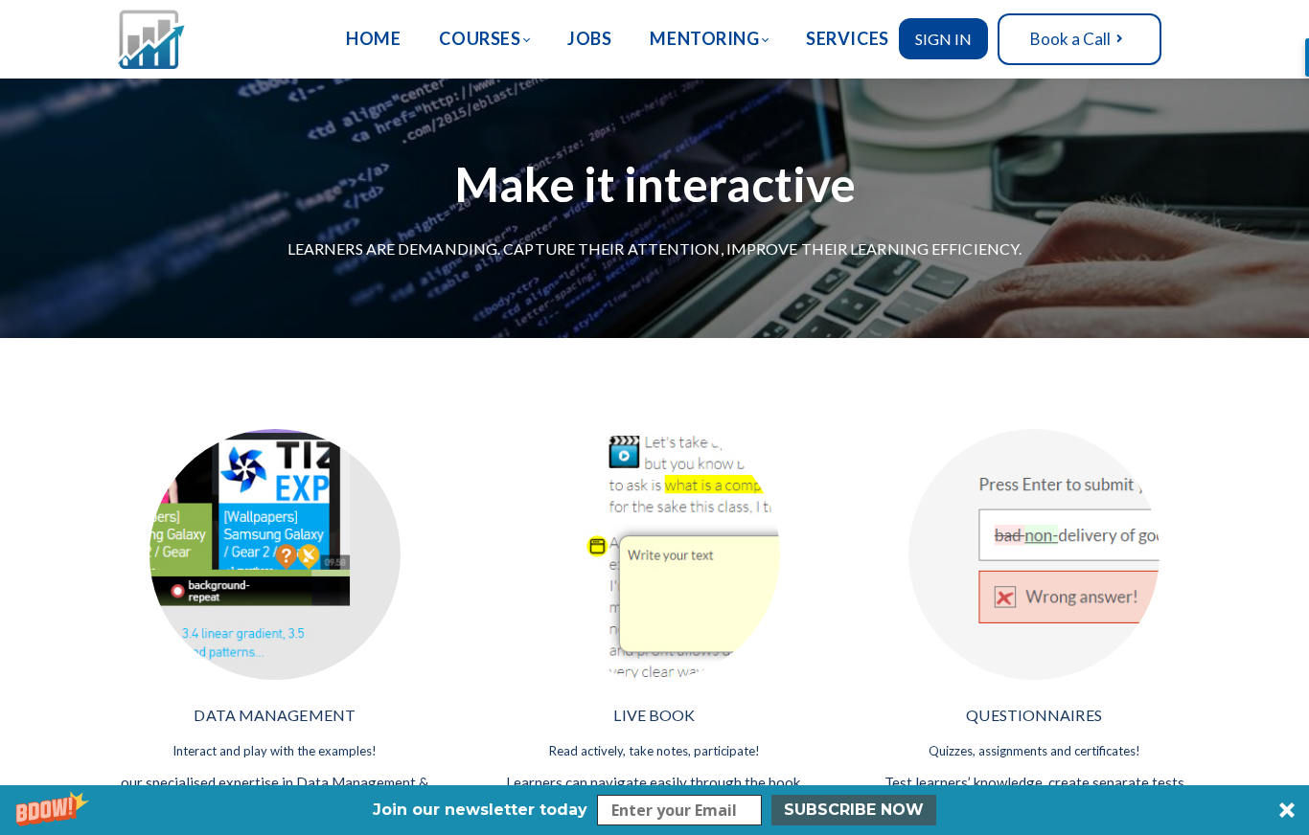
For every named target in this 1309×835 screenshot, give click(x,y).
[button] (654, 810)
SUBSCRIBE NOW (854, 810)
